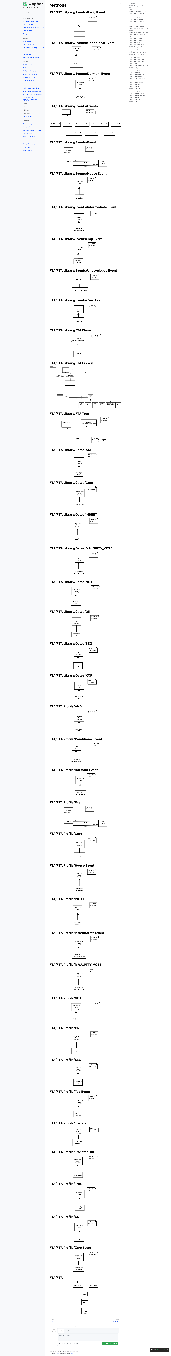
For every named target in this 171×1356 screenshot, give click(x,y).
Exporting (26, 51)
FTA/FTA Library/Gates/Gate (136, 47)
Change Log (26, 34)
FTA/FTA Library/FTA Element (137, 38)
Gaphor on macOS (28, 68)
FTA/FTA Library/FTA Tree (136, 42)
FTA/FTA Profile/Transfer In (136, 93)
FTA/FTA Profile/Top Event (136, 91)
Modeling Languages (29, 136)
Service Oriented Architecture (32, 130)
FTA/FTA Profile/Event (135, 70)
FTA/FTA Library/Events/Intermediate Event (138, 25)
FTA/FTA (131, 104)
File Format (26, 147)
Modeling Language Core (31, 88)
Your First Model (28, 24)
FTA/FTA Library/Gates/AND (136, 44)
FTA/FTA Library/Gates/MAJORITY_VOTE (137, 51)
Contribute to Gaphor (30, 77)
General (26, 107)
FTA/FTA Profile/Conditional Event (138, 65)
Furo (72, 1353)
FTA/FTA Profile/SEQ (134, 89)
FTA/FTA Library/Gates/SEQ (136, 59)
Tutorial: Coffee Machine (31, 27)
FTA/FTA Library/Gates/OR (136, 57)
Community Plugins (29, 80)
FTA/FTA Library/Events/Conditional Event (138, 10)
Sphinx (58, 1353)
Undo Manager (27, 150)
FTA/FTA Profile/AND (134, 63)
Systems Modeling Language (32, 94)
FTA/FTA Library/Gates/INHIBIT (137, 49)
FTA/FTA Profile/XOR (134, 99)
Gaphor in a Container (30, 74)
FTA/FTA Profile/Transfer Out (137, 95)
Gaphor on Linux (28, 65)
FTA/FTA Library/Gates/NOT (136, 55)
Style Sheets (27, 41)
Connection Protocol (29, 144)
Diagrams (27, 113)
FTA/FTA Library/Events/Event (137, 19)
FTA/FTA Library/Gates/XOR (136, 61)
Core (25, 104)
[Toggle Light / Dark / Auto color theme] (121, 3)
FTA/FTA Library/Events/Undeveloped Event (138, 31)
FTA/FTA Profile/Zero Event (136, 102)
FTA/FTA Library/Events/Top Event (138, 28)
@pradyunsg (66, 1353)
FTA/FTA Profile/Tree (134, 97)
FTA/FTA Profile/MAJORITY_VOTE (138, 82)
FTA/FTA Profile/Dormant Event (137, 68)
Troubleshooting (28, 31)
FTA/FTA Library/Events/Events (137, 17)
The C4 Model (27, 116)
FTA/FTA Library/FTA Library (136, 40)
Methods (27, 110)
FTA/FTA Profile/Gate (134, 72)
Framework (26, 127)
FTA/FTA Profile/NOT (134, 84)
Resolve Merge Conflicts (31, 57)
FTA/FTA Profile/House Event (137, 74)
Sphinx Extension (28, 44)
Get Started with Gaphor (31, 21)
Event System (27, 133)
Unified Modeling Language (32, 91)
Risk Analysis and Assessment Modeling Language (30, 99)
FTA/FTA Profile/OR (134, 86)
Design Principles (28, 124)
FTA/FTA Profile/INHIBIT (135, 76)
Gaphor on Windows (29, 71)
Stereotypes (27, 54)
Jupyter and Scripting (30, 48)
